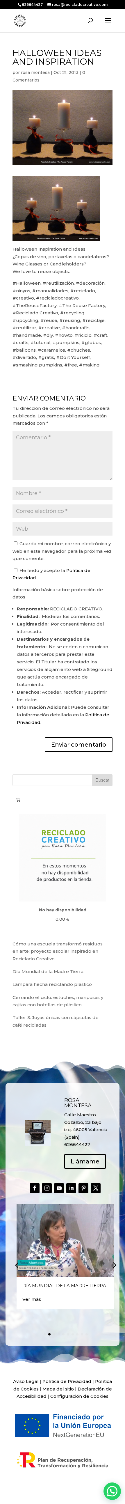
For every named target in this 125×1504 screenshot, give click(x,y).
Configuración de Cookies (79, 1396)
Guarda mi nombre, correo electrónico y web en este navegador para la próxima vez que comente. (62, 551)
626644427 (33, 4)
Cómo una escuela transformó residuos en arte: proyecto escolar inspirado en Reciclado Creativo (57, 951)
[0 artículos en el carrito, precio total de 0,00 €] (18, 800)
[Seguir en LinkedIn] (71, 1188)
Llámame (85, 1161)
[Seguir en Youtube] (59, 1188)
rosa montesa (35, 72)
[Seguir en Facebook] (35, 1188)
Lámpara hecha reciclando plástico (52, 984)
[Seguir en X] (96, 1188)
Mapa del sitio (58, 1389)
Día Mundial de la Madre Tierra (47, 971)
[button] (114, 1265)
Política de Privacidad (66, 1381)
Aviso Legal (26, 1381)
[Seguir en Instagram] (47, 1188)
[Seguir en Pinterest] (83, 1188)
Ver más (31, 1299)
